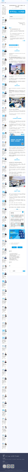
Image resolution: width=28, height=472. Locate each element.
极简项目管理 (23, 459)
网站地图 (21, 470)
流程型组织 (20, 459)
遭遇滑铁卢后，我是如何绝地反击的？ (12, 258)
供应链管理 (18, 459)
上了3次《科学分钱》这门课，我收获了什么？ (13, 253)
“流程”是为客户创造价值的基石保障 (4, 9)
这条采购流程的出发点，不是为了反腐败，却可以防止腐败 (4, 8)
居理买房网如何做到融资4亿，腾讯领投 (4, 13)
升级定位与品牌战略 (4, 459)
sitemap (22, 470)
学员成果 (5, 2)
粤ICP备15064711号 (18, 470)
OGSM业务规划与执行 (14, 459)
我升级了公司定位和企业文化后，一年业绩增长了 (4, 14)
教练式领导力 (10, 459)
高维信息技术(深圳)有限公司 (10, 470)
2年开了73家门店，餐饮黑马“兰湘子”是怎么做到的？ (4, 10)
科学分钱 (8, 459)
